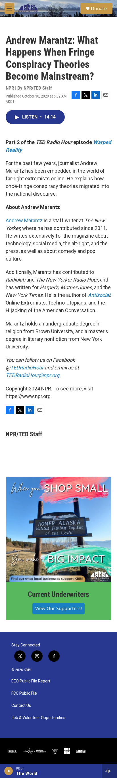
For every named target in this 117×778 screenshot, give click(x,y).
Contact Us (21, 705)
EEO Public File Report (30, 681)
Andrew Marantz (24, 220)
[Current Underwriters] (58, 529)
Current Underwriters (58, 594)
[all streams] (109, 771)
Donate (99, 8)
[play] (8, 771)
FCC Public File (24, 693)
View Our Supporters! (58, 608)
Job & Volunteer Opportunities (38, 718)
